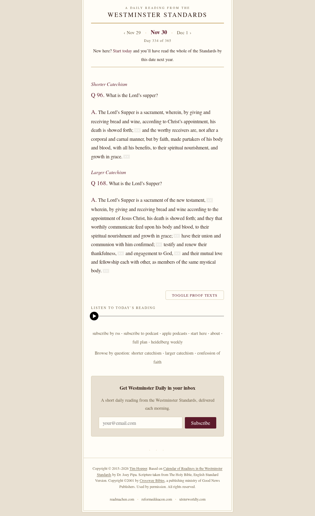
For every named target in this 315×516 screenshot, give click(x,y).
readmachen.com (122, 499)
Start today (122, 51)
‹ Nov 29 (132, 32)
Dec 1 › (184, 32)
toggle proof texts (194, 295)
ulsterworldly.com (192, 499)
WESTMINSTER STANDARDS (157, 14)
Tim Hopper (138, 468)
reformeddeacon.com (157, 499)
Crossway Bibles (152, 480)
